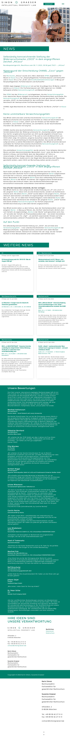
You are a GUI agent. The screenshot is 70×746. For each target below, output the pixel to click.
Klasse (13, 78)
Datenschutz (50, 633)
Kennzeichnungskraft (26, 90)
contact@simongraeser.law (17, 645)
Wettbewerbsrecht (9, 296)
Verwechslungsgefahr (55, 94)
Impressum (50, 631)
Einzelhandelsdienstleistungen (42, 80)
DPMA (47, 76)
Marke (51, 174)
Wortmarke (10, 76)
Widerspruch (26, 86)
